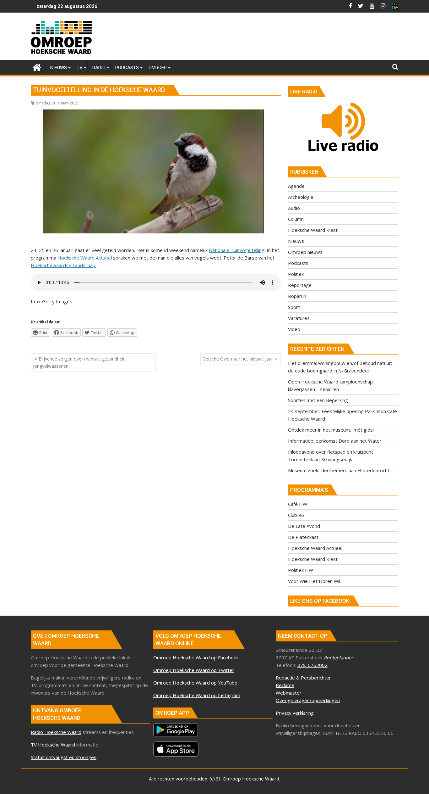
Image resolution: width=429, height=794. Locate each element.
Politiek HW (300, 570)
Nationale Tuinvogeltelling (236, 250)
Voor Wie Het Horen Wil (314, 581)
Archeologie (300, 197)
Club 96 (296, 515)
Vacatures (299, 318)
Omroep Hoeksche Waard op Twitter (193, 670)
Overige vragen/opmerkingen (308, 700)
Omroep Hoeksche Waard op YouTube (195, 682)
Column (296, 219)
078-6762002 (312, 665)
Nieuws (296, 241)
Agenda (296, 186)
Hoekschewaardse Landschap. (63, 265)
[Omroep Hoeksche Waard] (37, 67)
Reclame (285, 685)
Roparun (297, 296)
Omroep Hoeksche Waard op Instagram (196, 695)
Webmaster (288, 693)
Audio (294, 208)
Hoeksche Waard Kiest (313, 230)
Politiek (296, 274)
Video (294, 329)
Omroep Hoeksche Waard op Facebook (196, 657)
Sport (294, 307)
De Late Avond (304, 526)
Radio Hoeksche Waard (56, 732)
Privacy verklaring (295, 713)
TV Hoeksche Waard (53, 744)
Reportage (300, 285)
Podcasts (298, 263)
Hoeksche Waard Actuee (84, 257)
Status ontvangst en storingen (63, 757)
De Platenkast (303, 537)
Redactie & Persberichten (304, 677)
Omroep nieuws (305, 252)
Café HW (297, 504)
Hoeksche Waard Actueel (315, 548)
